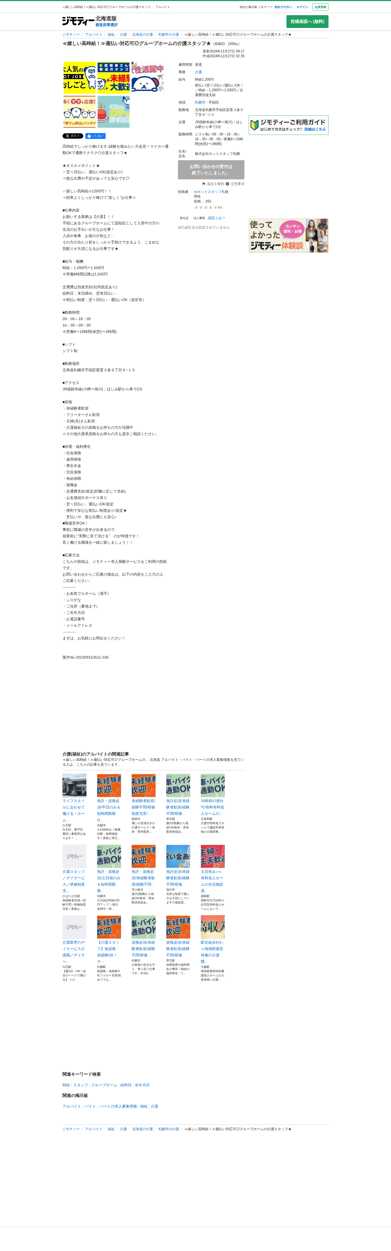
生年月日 (142, 1085)
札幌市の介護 (168, 34)
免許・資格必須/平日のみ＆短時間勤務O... (108, 810)
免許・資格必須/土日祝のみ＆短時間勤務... (108, 881)
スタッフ (80, 1085)
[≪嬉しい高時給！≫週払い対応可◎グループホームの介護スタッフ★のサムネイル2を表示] (114, 78)
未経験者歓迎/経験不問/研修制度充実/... (143, 807)
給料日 (126, 1085)
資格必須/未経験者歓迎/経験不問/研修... (143, 948)
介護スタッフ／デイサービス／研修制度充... (74, 881)
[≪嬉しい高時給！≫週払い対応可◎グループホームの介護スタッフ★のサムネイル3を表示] (148, 78)
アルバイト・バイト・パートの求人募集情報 (100, 1106)
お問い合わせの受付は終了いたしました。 (211, 169)
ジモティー (71, 34)
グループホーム (104, 1085)
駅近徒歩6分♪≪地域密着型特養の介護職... (212, 952)
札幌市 (200, 102)
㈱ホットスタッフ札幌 (211, 192)
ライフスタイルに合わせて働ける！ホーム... (74, 810)
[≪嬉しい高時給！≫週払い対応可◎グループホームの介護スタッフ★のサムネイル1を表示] (80, 78)
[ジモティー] (78, 21)
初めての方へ (283, 7)
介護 (123, 34)
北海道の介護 (142, 34)
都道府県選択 (106, 25)
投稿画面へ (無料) (307, 21)
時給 (66, 1085)
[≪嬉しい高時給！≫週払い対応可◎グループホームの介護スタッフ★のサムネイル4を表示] (80, 112)
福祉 (111, 34)
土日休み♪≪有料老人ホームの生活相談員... (212, 881)
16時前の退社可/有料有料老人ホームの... (212, 807)
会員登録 (320, 7)
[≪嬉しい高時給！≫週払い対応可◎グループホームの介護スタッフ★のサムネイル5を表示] (114, 112)
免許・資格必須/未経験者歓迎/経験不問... (143, 877)
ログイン (302, 7)
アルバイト (93, 34)
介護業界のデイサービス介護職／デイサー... (74, 952)
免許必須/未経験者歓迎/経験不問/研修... (178, 807)
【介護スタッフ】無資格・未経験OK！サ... (108, 952)
